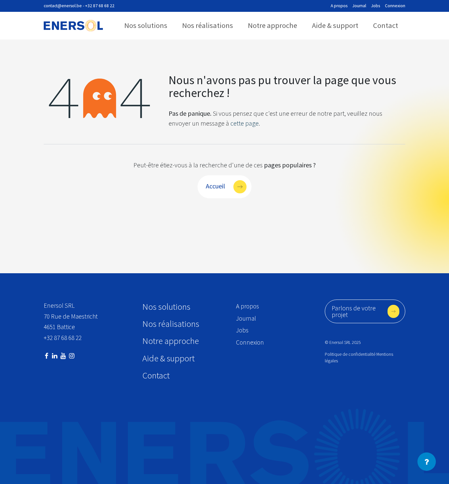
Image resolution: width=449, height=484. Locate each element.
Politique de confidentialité (350, 354)
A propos (339, 6)
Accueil (215, 186)
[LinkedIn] (54, 356)
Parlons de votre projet (354, 311)
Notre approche (272, 25)
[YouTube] (63, 356)
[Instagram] (71, 356)
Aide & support (335, 25)
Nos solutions (145, 25)
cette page (244, 123)
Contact (385, 25)
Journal (359, 6)
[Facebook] (46, 356)
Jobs (375, 6)
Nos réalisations (207, 25)
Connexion (395, 6)
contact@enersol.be (63, 6)
